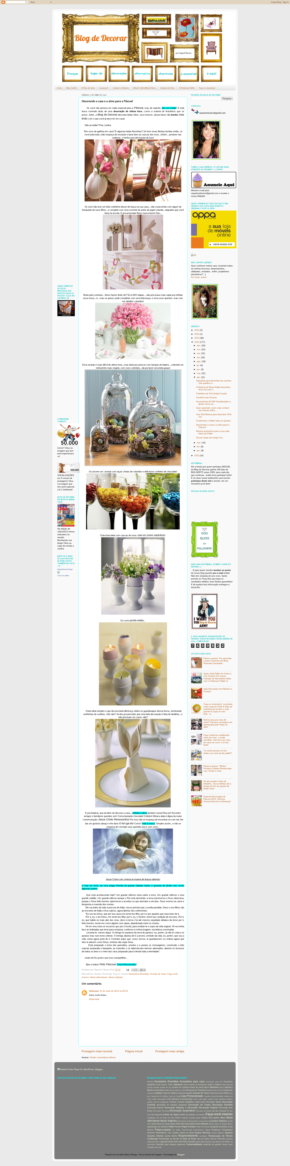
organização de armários (157, 1127)
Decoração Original (208, 1107)
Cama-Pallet (223, 1093)
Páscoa (150, 1130)
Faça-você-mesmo (219, 1114)
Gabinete (185, 1118)
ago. (199, 361)
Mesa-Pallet (175, 1124)
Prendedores (227, 1130)
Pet (173, 1130)
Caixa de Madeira (170, 1093)
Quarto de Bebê (187, 1133)
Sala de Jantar (203, 1139)
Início (59, 88)
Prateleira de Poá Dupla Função (211, 393)
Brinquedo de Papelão (195, 1090)
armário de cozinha (180, 1087)
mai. (199, 373)
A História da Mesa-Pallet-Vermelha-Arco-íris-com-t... (213, 388)
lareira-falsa (181, 1121)
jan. (199, 450)
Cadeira (158, 1093)
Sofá (176, 1142)
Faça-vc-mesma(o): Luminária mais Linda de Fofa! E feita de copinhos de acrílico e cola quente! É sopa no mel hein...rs (217, 709)
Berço (221, 1087)
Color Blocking (173, 1099)
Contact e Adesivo (121, 88)
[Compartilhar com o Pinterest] (144, 969)
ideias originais (115, 977)
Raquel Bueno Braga (64, 569)
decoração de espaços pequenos (172, 1105)
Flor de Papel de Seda (165, 1118)
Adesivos (178, 1084)
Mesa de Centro (163, 1124)
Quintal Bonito (171, 1136)
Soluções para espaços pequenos (170, 1144)
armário (156, 1087)
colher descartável (159, 1099)
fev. (199, 446)
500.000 (150, 1082)
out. (199, 353)
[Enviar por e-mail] (132, 969)
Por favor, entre (198, 277)
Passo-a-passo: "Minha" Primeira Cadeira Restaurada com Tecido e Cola (217, 768)
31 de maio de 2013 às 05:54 (114, 991)
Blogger (181, 1154)
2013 (197, 338)
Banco (206, 1087)
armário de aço (165, 1087)
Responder (94, 999)
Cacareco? (103, 88)
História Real (207, 1118)
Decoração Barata (213, 1102)
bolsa (184, 1090)
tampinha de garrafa (212, 1144)
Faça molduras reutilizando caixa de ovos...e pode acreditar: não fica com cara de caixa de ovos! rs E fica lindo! (216, 740)
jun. (199, 369)
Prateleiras (216, 1130)
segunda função (166, 1142)
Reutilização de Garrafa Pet (170, 1139)
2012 (197, 342)
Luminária (213, 1121)
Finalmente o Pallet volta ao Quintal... (214, 421)
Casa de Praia (174, 1096)
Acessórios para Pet (214, 1082)
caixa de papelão (185, 1093)
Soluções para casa (196, 1142)
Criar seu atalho (63, 575)
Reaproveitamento (188, 1135)
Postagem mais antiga (169, 1051)
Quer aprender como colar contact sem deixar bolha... (212, 409)
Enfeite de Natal (171, 1114)
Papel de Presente (203, 1127)
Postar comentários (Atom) (103, 1057)
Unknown (94, 991)
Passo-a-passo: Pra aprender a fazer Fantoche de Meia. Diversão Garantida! (217, 660)
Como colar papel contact (203, 1099)
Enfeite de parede (187, 1115)
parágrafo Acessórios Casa (221, 1127)
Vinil (159, 1147)
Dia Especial (156, 1115)
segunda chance (153, 1142)
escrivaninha (200, 1115)
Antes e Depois (214, 1085)
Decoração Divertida (222, 1105)
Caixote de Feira (167, 88)
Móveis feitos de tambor (218, 1124)
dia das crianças (219, 1111)
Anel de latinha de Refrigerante (195, 1084)
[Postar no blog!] (135, 969)
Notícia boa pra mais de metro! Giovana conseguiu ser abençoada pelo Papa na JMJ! (217, 723)
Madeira (223, 1121)
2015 (197, 330)
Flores (177, 1118)
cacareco (150, 1093)
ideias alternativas (98, 977)
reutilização (152, 1139)
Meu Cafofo (71, 88)
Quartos (229, 1133)
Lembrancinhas (192, 1121)
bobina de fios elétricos (173, 1090)
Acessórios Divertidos (139, 974)
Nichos (230, 1124)
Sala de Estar (189, 1139)
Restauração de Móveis (220, 1136)
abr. (199, 377)
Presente (151, 1133)
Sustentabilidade (194, 1144)
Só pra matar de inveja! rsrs (209, 438)
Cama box (213, 1093)
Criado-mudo (199, 1102)
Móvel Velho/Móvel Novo (144, 88)
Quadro (176, 1133)
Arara (224, 1084)
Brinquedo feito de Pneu (214, 1090)
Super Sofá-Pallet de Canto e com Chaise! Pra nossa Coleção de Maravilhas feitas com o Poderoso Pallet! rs (217, 677)
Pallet (171, 1127)
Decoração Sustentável (182, 1110)
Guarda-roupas (194, 1118)
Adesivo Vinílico (167, 1084)
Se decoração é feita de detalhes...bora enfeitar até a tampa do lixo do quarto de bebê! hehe (217, 785)
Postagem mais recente (97, 1051)
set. (199, 357)
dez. (199, 345)
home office (219, 1118)
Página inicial (133, 1051)
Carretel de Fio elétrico (159, 1096)
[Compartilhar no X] (138, 969)
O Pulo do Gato (88, 88)
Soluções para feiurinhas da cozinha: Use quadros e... (214, 382)
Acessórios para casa (192, 1081)
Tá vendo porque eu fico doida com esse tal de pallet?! (217, 752)
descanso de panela (203, 1111)
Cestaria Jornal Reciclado (213, 1096)
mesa (153, 1124)
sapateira (229, 1139)
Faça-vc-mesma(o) (207, 88)
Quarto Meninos (218, 1133)
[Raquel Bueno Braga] (58, 572)
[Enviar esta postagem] (127, 970)
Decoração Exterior (155, 1108)
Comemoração (186, 1099)
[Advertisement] (66, 138)
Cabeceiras (228, 1090)
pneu (178, 1130)
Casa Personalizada (192, 1096)
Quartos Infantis (155, 1136)
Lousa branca (203, 1121)
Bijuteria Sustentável (155, 1090)
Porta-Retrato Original (201, 1130)
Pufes (170, 1133)
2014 (197, 334)
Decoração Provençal (161, 1111)
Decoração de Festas (199, 1105)
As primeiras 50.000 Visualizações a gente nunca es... (213, 402)
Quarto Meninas (203, 1133)
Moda (198, 1124)
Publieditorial (161, 1133)
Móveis (204, 1124)
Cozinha (189, 1102)
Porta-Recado (187, 1130)
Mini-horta (185, 1124)
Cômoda (173, 1102)
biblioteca (229, 1087)
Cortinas (180, 1102)
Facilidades (151, 1118)
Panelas (177, 1127)
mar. (199, 443)
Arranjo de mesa (158, 974)
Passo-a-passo (163, 1129)
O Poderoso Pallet (187, 88)
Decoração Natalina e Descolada (181, 1107)
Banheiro (214, 1087)
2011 (197, 455)
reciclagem (203, 1136)
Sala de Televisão (217, 1139)
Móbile (193, 1124)
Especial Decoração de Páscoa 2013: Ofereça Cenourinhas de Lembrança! (217, 799)
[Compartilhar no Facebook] (141, 969)
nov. (199, 349)
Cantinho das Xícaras (206, 397)
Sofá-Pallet (182, 1142)
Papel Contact (188, 1127)
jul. (198, 365)
